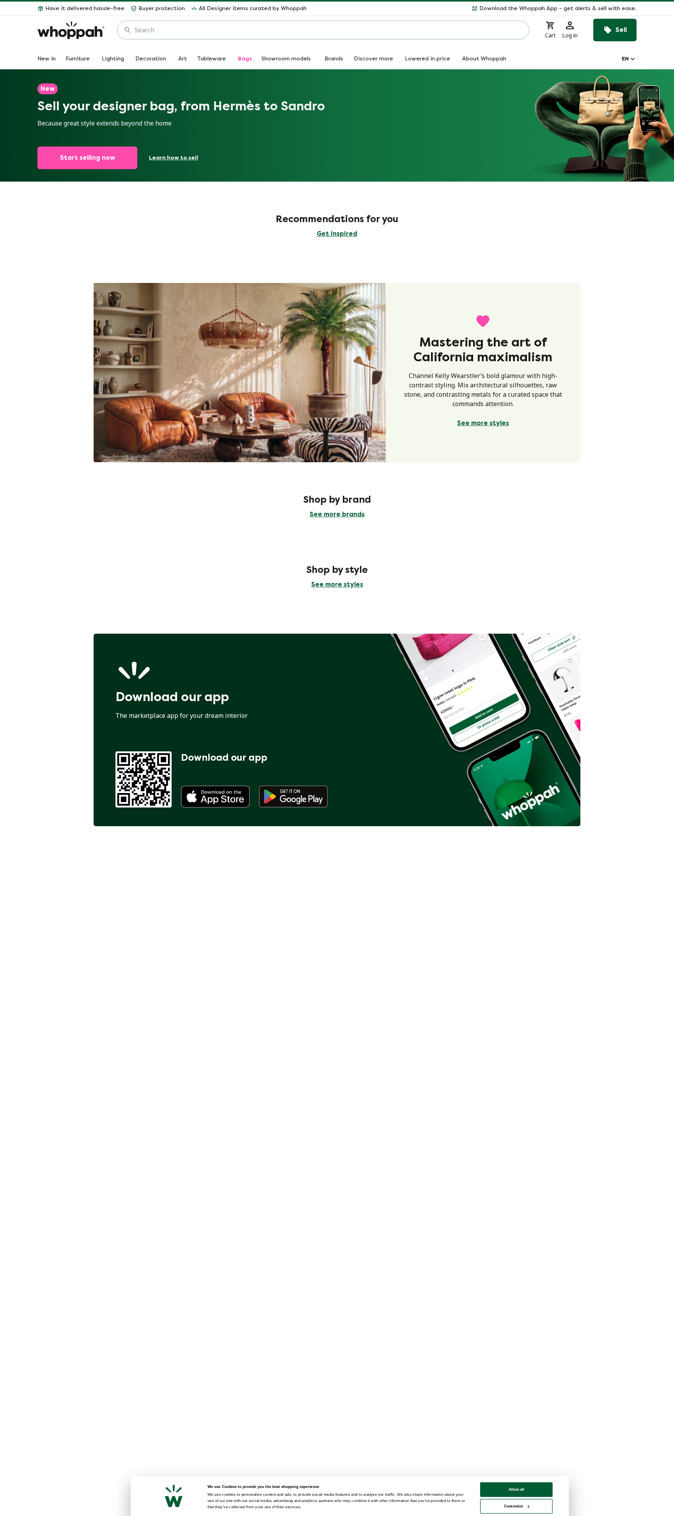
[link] (215, 796)
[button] (475, 8)
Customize (513, 1506)
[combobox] (329, 30)
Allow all (516, 1489)
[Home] (71, 30)
